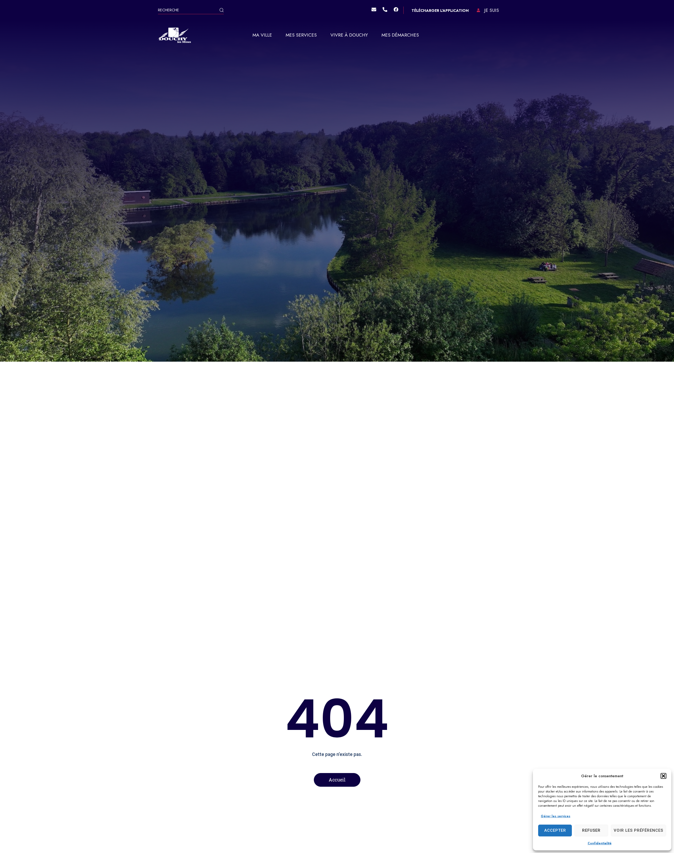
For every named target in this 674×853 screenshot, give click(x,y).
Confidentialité (600, 843)
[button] (663, 776)
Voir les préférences (638, 830)
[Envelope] (373, 9)
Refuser (591, 830)
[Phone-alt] (385, 9)
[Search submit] (221, 11)
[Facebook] (396, 9)
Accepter (555, 830)
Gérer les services (555, 816)
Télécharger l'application (440, 10)
